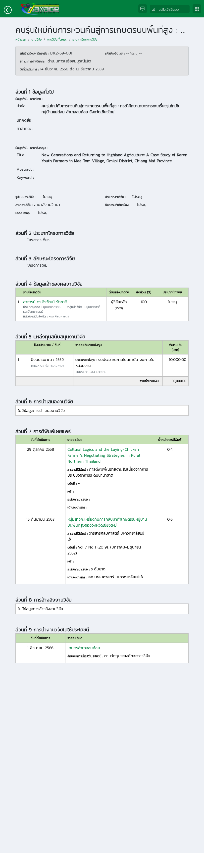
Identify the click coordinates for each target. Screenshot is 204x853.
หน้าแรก (20, 39)
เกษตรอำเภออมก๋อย (83, 648)
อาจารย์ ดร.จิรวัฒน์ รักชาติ (45, 302)
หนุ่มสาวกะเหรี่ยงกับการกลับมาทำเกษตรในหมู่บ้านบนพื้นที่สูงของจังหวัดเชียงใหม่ (107, 522)
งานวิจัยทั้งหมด (57, 39)
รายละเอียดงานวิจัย (85, 39)
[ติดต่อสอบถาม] (144, 8)
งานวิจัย (36, 39)
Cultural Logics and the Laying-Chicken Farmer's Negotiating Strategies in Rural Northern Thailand (103, 455)
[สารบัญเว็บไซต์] (198, 8)
